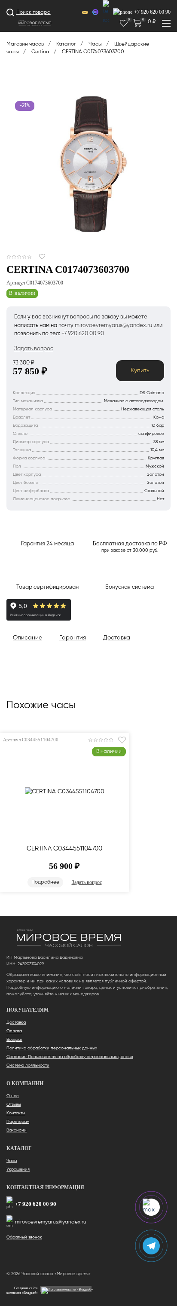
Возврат (14, 1039)
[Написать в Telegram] (106, 12)
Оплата (14, 1031)
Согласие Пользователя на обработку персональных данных (69, 1057)
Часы (11, 1161)
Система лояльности (27, 1065)
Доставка (16, 1022)
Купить (140, 370)
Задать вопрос (87, 882)
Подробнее (45, 882)
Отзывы (13, 1104)
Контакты (15, 1113)
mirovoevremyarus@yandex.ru (50, 1222)
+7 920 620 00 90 (35, 1204)
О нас (12, 1096)
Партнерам (17, 1121)
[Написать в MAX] (95, 12)
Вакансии (16, 1130)
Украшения (18, 1169)
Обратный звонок (24, 1237)
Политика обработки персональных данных (51, 1048)
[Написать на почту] (85, 12)
